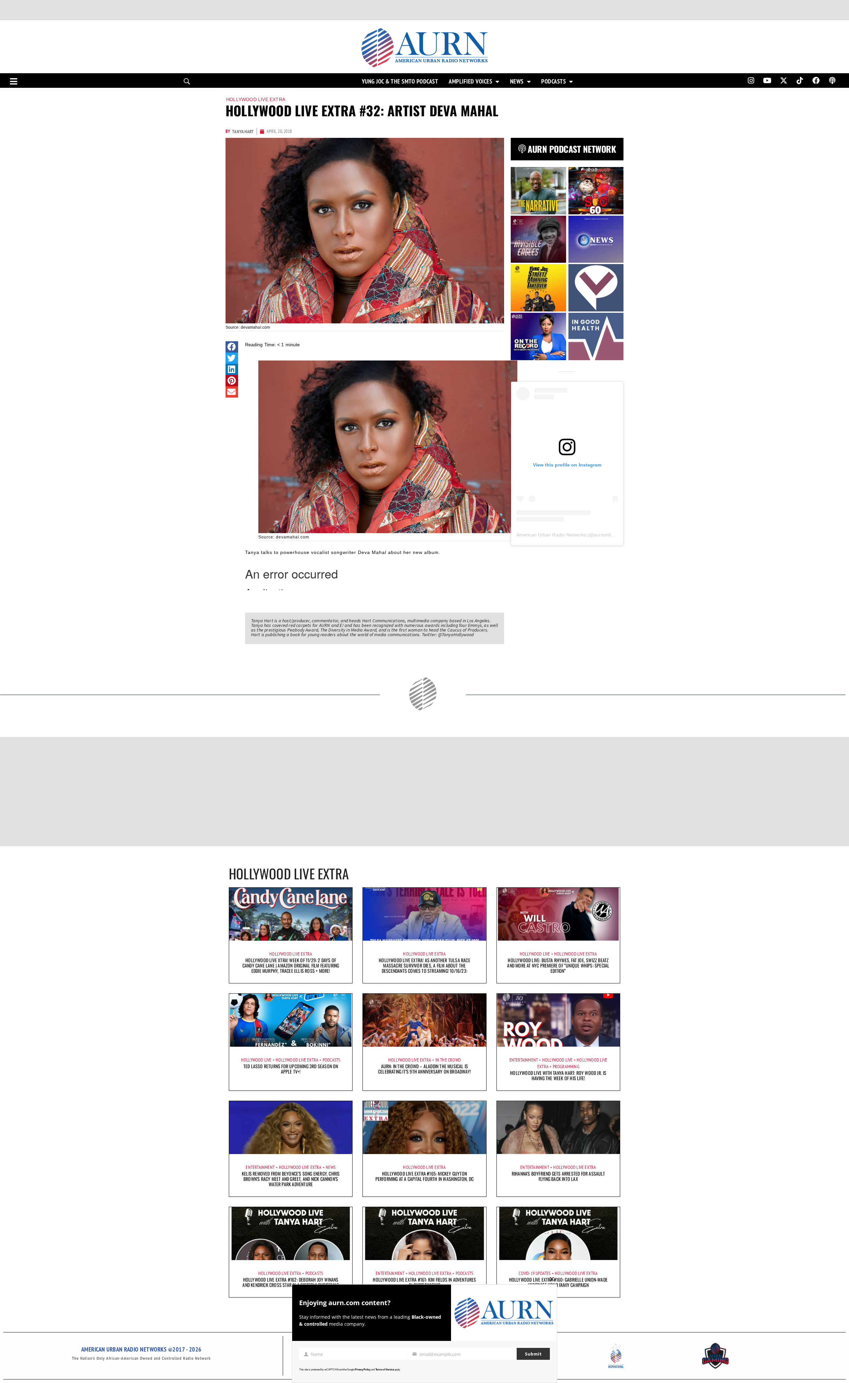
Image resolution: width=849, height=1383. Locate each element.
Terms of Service (384, 1369)
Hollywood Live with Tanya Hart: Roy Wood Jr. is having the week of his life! (558, 1075)
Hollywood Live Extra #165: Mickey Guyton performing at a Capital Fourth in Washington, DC (424, 1176)
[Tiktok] (800, 80)
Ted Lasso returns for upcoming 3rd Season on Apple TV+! (290, 1069)
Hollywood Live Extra (255, 99)
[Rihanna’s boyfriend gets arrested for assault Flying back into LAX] (558, 1127)
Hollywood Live (535, 954)
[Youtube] (767, 80)
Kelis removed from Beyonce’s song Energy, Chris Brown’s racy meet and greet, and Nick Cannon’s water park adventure (291, 1179)
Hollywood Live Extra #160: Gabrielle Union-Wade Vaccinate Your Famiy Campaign (558, 1282)
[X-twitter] (783, 80)
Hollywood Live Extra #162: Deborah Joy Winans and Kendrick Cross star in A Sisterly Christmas (290, 1282)
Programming (566, 1067)
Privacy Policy (362, 1369)
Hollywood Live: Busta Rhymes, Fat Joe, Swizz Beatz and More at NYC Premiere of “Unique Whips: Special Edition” (558, 965)
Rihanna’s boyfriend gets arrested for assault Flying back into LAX (558, 1176)
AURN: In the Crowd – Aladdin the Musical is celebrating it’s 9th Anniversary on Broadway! (424, 1069)
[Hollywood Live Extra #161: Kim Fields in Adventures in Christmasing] (424, 1233)
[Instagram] (751, 80)
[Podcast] (832, 80)
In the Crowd (448, 1060)
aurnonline (605, 534)
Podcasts (553, 81)
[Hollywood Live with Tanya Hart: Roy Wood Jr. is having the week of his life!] (558, 1020)
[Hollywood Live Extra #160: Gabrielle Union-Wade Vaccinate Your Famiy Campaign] (558, 1233)
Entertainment (523, 1060)
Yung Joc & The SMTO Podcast (400, 81)
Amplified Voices (470, 81)
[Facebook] (816, 80)
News (517, 81)
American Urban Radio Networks (551, 534)
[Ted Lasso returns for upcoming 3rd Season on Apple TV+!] (290, 1020)
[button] (232, 347)
